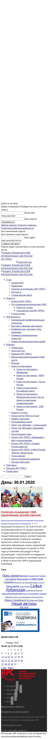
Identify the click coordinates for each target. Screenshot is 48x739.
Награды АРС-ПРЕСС (16, 468)
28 (6, 664)
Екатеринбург (33, 593)
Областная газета (37, 597)
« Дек (3, 667)
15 (9, 657)
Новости (10, 298)
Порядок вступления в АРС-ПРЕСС (28, 289)
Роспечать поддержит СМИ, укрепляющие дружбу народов (21, 513)
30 (12, 664)
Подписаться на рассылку (15, 711)
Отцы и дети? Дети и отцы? (25, 415)
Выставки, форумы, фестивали (26, 326)
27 (2, 664)
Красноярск (23, 579)
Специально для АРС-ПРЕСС (30, 310)
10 (15, 653)
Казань (25, 594)
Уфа (23, 582)
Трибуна (42, 576)
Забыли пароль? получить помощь (18, 225)
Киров (22, 586)
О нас (9, 279)
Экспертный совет (20, 462)
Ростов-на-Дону (34, 600)
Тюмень (41, 582)
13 (2, 657)
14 (6, 657)
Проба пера (17, 347)
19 (22, 657)
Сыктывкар (11, 579)
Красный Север (31, 582)
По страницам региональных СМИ (28, 304)
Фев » (11, 667)
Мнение (15, 363)
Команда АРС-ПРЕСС (21, 353)
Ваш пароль (31, 218)
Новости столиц (24, 307)
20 (2, 660)
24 (15, 660)
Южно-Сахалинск (15, 600)
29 (9, 664)
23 (12, 660)
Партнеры (11, 465)
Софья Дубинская (24, 587)
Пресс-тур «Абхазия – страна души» (29, 425)
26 (22, 660)
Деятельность (13, 316)
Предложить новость (12, 706)
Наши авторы (24, 603)
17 (15, 657)
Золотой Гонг (18, 350)
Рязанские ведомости (33, 590)
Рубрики (10, 344)
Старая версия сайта (21, 295)
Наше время (12, 586)
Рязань (27, 586)
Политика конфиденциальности (17, 228)
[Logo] (24, 268)
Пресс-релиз (10, 575)
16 (12, 657)
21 (6, 660)
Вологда (18, 582)
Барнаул (23, 575)
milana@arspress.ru (17, 730)
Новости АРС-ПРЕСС (21, 301)
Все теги (24, 607)
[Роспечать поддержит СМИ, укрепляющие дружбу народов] (21, 506)
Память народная (20, 418)
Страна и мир (18, 313)
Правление (17, 285)
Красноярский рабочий (12, 593)
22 (9, 660)
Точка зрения (18, 455)
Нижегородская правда (22, 597)
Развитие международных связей (28, 341)
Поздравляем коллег (21, 421)
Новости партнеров (21, 366)
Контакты (16, 292)
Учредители (17, 282)
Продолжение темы (21, 434)
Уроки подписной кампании (25, 459)
